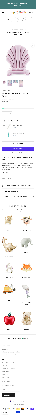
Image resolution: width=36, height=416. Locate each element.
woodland (26, 277)
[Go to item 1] (4, 82)
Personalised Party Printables (9, 355)
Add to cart (18, 143)
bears (26, 330)
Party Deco (6, 90)
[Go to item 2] (9, 83)
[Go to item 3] (15, 81)
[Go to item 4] (21, 83)
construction (9, 300)
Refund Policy (5, 371)
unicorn (9, 277)
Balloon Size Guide (7, 366)
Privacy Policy (5, 374)
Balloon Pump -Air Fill (18, 134)
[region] (18, 30)
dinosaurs (9, 256)
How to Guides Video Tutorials (10, 363)
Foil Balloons (5, 349)
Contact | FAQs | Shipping (8, 368)
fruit (9, 330)
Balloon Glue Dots (17, 125)
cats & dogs (9, 230)
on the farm (27, 230)
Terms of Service (6, 377)
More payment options (18, 153)
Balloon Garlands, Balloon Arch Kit (11, 352)
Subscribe (8, 395)
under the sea (26, 303)
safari (26, 252)
